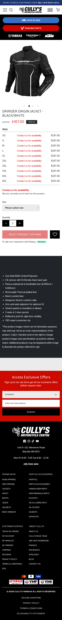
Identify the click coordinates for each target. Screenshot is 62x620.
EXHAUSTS (34, 517)
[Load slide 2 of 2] (33, 106)
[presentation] (55, 234)
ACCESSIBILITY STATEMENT (31, 613)
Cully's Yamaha (23, 591)
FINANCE (33, 545)
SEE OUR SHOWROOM (39, 541)
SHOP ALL (33, 479)
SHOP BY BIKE (33, 20)
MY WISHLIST (8, 541)
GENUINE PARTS (33, 28)
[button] (5, 10)
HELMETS (6, 507)
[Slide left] (24, 106)
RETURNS (6, 555)
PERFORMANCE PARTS (39, 493)
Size (4, 202)
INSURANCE (34, 550)
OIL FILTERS (34, 507)
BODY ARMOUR (9, 512)
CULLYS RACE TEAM (38, 536)
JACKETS (6, 489)
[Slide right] (38, 106)
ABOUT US (33, 531)
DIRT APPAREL (8, 484)
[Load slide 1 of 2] (29, 106)
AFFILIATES (34, 555)
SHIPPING (6, 550)
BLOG (31, 559)
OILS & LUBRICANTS (38, 503)
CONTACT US (34, 564)
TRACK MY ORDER (10, 531)
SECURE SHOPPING (31, 597)
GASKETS (33, 512)
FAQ (4, 568)
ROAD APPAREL (9, 479)
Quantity (6, 217)
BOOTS (5, 498)
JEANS (5, 503)
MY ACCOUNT (8, 536)
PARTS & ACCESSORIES (39, 484)
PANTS (5, 493)
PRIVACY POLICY (9, 559)
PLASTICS (33, 498)
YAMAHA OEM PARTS (38, 489)
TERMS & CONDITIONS (12, 564)
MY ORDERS (7, 545)
